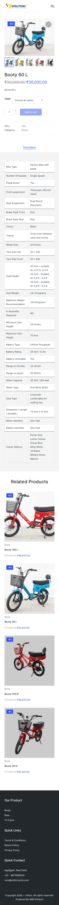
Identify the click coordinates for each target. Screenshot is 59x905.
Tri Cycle (9, 820)
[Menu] (52, 6)
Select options (29, 541)
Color (8, 98)
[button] (48, 24)
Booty (25, 130)
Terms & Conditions (15, 840)
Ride (7, 815)
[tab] (29, 147)
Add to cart (31, 112)
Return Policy (12, 845)
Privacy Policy (12, 850)
